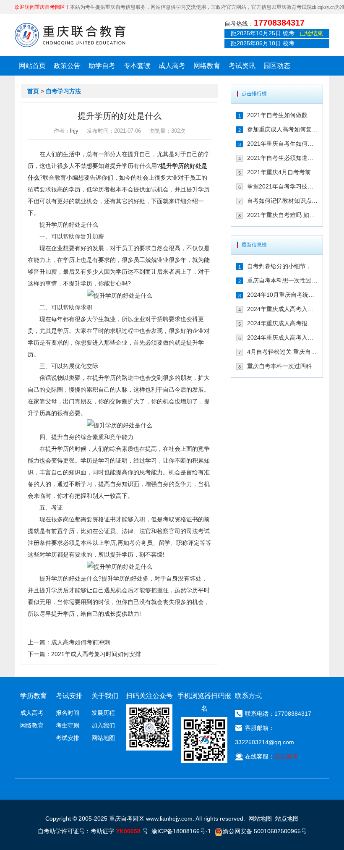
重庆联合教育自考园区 (70, 34)
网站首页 (32, 65)
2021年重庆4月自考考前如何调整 (282, 172)
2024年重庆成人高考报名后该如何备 (282, 323)
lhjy (74, 131)
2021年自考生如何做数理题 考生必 (282, 115)
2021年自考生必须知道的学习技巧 (282, 157)
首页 (33, 91)
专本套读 (137, 65)
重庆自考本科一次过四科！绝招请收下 (282, 366)
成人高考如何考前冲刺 (80, 642)
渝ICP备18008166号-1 (181, 831)
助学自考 (102, 65)
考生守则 (67, 725)
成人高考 (172, 65)
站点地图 (287, 818)
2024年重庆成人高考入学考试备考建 (282, 337)
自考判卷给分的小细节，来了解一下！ (282, 266)
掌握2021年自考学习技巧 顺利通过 (282, 186)
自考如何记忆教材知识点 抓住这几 (282, 200)
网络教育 (206, 65)
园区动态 (276, 65)
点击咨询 (286, 756)
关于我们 (104, 695)
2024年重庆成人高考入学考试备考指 (282, 309)
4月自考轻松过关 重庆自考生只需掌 (282, 351)
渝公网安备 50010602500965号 (265, 831)
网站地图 (103, 738)
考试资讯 (242, 65)
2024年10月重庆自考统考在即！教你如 (282, 294)
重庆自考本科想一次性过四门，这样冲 (282, 280)
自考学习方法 (63, 91)
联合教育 (54, 177)
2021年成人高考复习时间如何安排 (96, 654)
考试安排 (67, 738)
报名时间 (67, 712)
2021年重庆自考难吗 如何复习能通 (282, 215)
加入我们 (103, 725)
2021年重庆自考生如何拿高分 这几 (282, 143)
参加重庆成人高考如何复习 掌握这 (282, 129)
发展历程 (103, 712)
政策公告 (67, 65)
